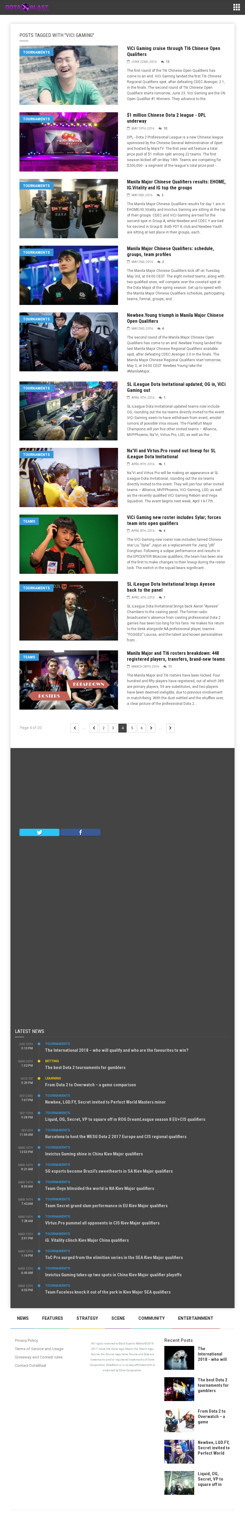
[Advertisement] (122, 789)
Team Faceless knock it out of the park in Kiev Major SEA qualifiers (108, 1292)
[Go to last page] (170, 728)
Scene (118, 1318)
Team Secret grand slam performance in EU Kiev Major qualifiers (106, 1205)
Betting (52, 1061)
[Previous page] (94, 728)
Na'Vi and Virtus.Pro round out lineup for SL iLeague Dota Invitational (171, 453)
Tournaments (36, 52)
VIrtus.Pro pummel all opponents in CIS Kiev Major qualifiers (102, 1223)
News (23, 1318)
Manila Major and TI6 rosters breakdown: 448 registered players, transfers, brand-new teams (176, 656)
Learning (53, 1078)
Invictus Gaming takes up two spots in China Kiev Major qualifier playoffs (113, 1274)
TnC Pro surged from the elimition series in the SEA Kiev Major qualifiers (114, 1257)
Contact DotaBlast (30, 1365)
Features (52, 1318)
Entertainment (195, 1318)
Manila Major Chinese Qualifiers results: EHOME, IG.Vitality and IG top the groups (176, 185)
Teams (29, 521)
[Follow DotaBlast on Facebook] (80, 832)
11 (170, 666)
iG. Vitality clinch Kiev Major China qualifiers (87, 1240)
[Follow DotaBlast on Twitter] (39, 832)
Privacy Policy (26, 1340)
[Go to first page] (75, 728)
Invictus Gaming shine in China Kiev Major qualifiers (94, 1154)
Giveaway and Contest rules (38, 1357)
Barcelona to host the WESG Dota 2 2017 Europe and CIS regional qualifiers (115, 1136)
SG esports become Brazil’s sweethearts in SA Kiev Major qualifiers (109, 1171)
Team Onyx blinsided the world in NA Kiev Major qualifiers (99, 1188)
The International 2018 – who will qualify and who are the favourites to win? (117, 1050)
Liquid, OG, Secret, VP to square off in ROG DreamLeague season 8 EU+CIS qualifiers (125, 1119)
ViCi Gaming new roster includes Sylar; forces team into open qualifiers (174, 520)
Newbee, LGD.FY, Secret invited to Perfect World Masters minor (105, 1102)
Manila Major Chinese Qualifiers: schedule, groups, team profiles (170, 251)
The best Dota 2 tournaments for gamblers (85, 1067)
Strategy (87, 1318)
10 (165, 128)
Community (151, 1318)
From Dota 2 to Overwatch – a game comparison (90, 1084)
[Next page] (151, 728)
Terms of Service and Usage (39, 1349)
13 (167, 61)
